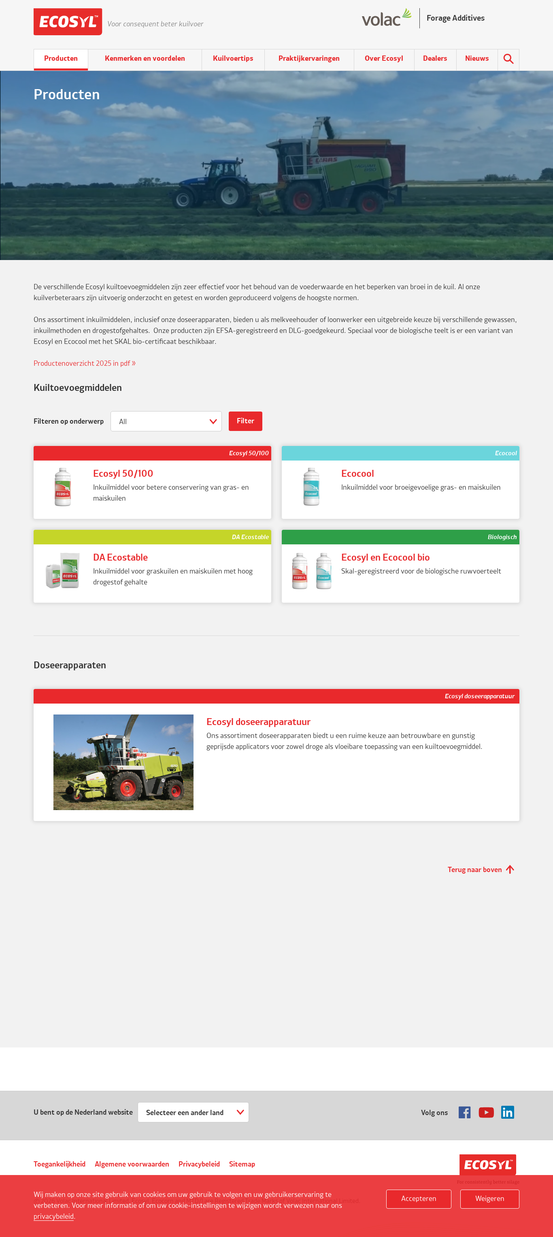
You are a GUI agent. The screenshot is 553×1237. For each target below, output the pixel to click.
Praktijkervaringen (309, 58)
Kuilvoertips (233, 58)
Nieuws (477, 58)
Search (508, 59)
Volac (488, 1169)
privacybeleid (54, 1216)
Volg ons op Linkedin (508, 1112)
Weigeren (489, 1199)
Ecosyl (68, 24)
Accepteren (418, 1199)
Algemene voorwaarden (132, 1164)
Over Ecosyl (384, 58)
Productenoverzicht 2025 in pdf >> (85, 363)
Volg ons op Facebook (465, 1112)
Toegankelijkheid (59, 1164)
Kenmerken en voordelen (145, 58)
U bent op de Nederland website (83, 1112)
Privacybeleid (199, 1164)
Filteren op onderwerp (69, 421)
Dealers (435, 58)
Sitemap (242, 1164)
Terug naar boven (475, 870)
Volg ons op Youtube (486, 1112)
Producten (61, 58)
